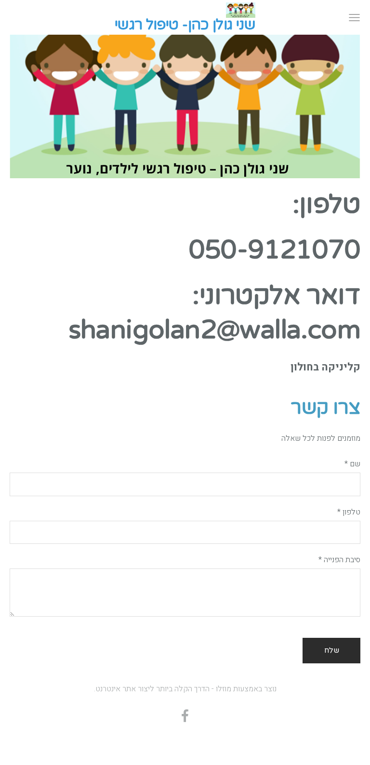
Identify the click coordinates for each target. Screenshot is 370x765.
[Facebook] (185, 715)
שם (352, 464)
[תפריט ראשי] (354, 17)
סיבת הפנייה (339, 560)
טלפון (348, 512)
